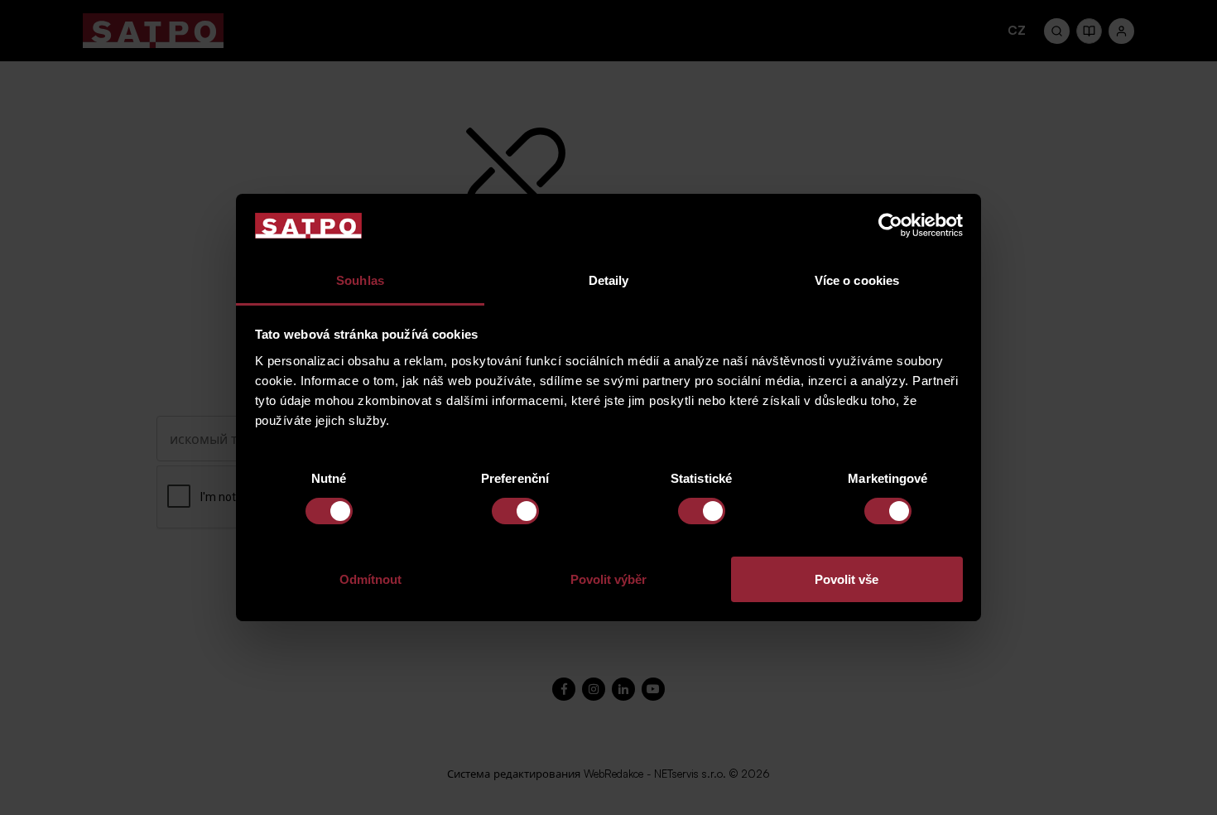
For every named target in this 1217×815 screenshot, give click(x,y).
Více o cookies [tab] (857, 280)
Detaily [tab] (609, 280)
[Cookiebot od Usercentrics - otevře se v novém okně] (890, 225)
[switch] (515, 511)
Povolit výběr (608, 579)
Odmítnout (370, 579)
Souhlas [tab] (360, 280)
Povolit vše (846, 579)
